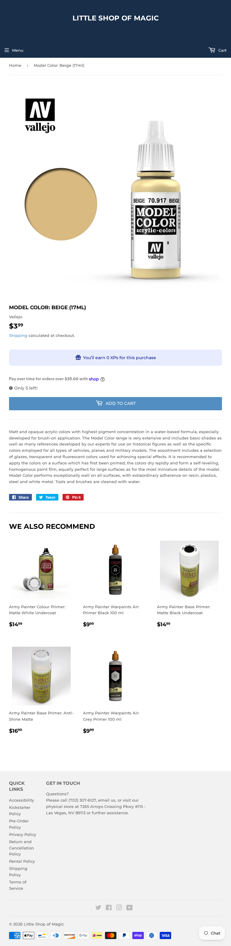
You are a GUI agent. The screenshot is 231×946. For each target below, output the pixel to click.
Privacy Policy (22, 834)
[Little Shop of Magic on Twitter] (98, 908)
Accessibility (21, 800)
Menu (17, 50)
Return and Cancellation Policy (21, 848)
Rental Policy (22, 861)
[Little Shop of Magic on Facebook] (109, 908)
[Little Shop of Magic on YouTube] (129, 908)
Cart (221, 50)
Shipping (18, 335)
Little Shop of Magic (115, 18)
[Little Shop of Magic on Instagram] (119, 908)
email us (107, 800)
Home (15, 65)
